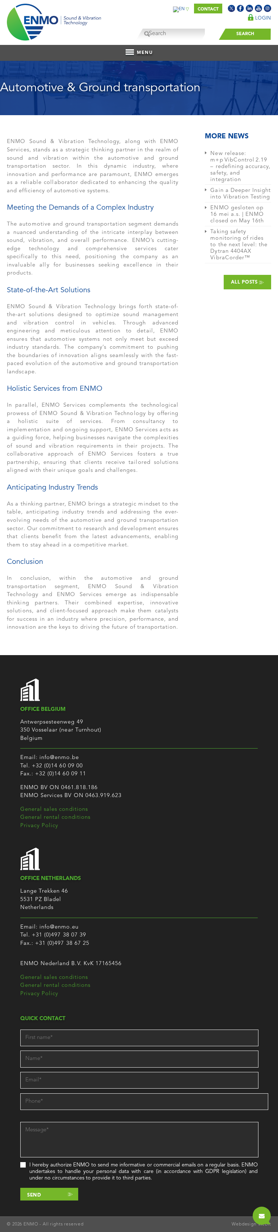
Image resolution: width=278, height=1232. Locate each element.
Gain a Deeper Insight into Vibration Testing (240, 194)
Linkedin (249, 8)
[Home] (54, 20)
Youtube (258, 8)
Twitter (231, 8)
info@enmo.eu (59, 927)
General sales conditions (54, 809)
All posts (245, 282)
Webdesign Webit (251, 1224)
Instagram (267, 8)
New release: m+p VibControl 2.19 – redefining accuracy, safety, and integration (240, 167)
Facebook (240, 8)
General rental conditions (55, 817)
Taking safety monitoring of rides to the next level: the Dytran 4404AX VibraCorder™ (239, 245)
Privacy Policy (39, 826)
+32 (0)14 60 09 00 (57, 766)
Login (262, 18)
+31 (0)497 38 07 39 (59, 935)
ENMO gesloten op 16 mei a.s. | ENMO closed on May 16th (237, 214)
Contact (208, 9)
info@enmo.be (59, 757)
